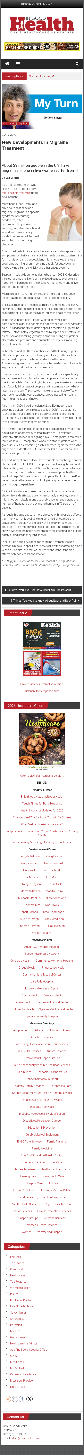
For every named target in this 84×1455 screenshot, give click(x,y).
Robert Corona (29, 912)
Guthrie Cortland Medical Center (42, 974)
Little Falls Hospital (41, 981)
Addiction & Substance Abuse (52, 1030)
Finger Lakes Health (53, 967)
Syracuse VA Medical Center (56, 1009)
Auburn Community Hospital (41, 946)
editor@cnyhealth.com (25, 1438)
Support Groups (28, 1218)
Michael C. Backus (29, 898)
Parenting (16, 1324)
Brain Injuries (23, 1072)
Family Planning (57, 1141)
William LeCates (42, 932)
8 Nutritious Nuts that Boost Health (42, 796)
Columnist (8, 123)
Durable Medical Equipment (42, 1134)
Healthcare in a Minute (23, 1343)
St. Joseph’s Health (22, 1009)
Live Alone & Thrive (21, 1306)
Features (15, 1256)
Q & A (13, 1355)
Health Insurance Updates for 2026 (42, 810)
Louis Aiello (55, 884)
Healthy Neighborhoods (55, 1169)
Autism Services (56, 1051)
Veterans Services (55, 1218)
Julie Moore (53, 877)
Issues (14, 1294)
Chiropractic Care (60, 1085)
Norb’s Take (17, 1386)
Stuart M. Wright (29, 918)
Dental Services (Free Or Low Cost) (42, 1099)
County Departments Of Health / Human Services (42, 1092)
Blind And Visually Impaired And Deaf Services (42, 1065)
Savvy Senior (18, 1312)
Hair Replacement (25, 1169)
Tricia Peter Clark (55, 925)
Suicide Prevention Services (54, 1211)
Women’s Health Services (41, 1225)
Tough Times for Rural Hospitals (42, 803)
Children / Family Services (28, 1085)
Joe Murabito (32, 877)
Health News (18, 1275)
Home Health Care (52, 1176)
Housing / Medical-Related (56, 1190)
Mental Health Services (26, 1204)
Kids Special (17, 1362)
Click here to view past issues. (42, 691)
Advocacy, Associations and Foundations (42, 1044)
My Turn (23, 123)
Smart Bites (17, 1318)
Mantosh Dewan (31, 891)
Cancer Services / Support (42, 1078)
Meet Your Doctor (21, 1300)
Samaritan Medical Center (52, 1002)
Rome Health (23, 1002)
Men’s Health (18, 1368)
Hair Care (56, 1162)
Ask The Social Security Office (28, 1349)
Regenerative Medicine (58, 1204)
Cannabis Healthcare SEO (52, 1072)
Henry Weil (28, 870)
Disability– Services (42, 1106)
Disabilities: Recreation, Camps (42, 1120)
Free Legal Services (33, 1162)
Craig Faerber (54, 856)
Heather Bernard (53, 863)
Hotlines (53, 1183)
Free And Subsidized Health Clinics (42, 1155)
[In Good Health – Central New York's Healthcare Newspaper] (7, 64)
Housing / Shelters (23, 1190)
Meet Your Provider (22, 1380)
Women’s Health (20, 1287)
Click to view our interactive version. (42, 684)
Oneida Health (29, 995)
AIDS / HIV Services (29, 1051)
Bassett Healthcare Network (42, 953)
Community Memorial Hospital (54, 960)
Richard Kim (32, 905)
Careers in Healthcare (23, 1374)
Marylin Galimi (54, 891)
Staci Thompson (53, 912)
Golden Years (18, 1337)
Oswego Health (53, 995)
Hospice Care (34, 1183)
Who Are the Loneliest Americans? (42, 824)
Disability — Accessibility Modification (42, 1113)
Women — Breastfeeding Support (42, 1232)
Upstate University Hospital (42, 1016)
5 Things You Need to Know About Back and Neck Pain (44, 600)
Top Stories (17, 1263)
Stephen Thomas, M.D (42, 76)
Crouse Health (27, 967)
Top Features (18, 1281)
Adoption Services (42, 1037)
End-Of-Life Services (29, 1141)
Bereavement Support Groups (42, 1058)
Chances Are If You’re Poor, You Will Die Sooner (42, 817)
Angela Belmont (30, 856)
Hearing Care (28, 1176)
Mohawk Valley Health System (41, 988)
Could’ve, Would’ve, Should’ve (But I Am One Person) (39, 590)
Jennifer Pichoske (51, 870)
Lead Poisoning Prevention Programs (42, 1197)
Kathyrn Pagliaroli (32, 884)
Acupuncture (21, 1030)
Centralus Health (20, 960)
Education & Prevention (42, 1127)
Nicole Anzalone (56, 898)
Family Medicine (42, 1148)
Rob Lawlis (52, 905)
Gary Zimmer (29, 863)
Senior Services (22, 1211)
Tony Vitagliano (54, 918)
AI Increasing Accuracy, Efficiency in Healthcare (42, 842)
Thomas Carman (29, 925)
